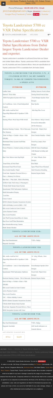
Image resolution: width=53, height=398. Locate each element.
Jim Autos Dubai (28, 367)
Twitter (29, 14)
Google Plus (10, 14)
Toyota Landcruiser (26, 352)
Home (10, 349)
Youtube (44, 14)
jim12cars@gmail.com (14, 11)
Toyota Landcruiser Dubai (15, 35)
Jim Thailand (37, 364)
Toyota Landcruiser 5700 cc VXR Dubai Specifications (24, 27)
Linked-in (45, 11)
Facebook (20, 14)
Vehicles (17, 349)
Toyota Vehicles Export (30, 349)
